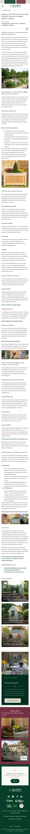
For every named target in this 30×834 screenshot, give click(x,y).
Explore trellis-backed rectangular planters (12, 321)
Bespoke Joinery (10, 2)
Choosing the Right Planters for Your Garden (15, 568)
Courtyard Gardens (6, 23)
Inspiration (11, 25)
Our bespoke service (12, 700)
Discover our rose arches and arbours (11, 341)
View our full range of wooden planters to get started (15, 511)
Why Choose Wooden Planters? (12, 570)
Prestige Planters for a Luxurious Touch (14, 571)
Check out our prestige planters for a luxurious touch (15, 439)
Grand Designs (5, 25)
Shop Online (21, 2)
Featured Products (15, 23)
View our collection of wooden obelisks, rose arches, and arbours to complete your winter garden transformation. (13, 558)
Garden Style (22, 23)
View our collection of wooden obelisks (11, 304)
